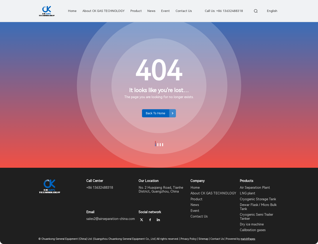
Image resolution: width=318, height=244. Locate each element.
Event (194, 211)
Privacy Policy (189, 238)
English (272, 11)
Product (196, 199)
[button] (155, 143)
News (194, 205)
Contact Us (199, 216)
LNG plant (247, 193)
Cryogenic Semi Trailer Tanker (256, 216)
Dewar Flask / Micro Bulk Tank (258, 207)
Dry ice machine (252, 224)
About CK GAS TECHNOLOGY (213, 193)
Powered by (240, 238)
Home (195, 187)
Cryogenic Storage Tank (258, 199)
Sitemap (203, 238)
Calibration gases (253, 230)
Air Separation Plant (255, 187)
